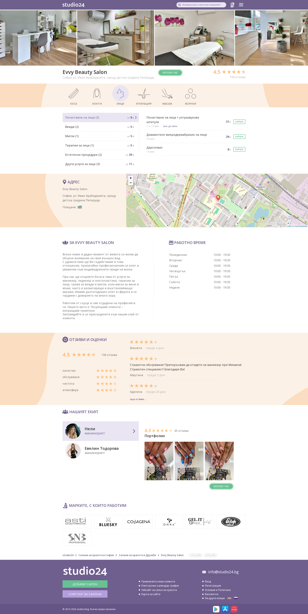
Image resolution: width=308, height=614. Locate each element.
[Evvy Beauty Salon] (229, 598)
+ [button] (131, 178)
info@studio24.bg (223, 571)
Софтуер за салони (85, 594)
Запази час (170, 72)
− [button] (131, 183)
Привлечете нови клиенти (158, 581)
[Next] (230, 461)
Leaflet (289, 226)
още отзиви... (138, 399)
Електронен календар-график (160, 585)
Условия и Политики (218, 590)
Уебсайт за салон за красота (159, 590)
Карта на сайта (150, 594)
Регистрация (213, 585)
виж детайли (170, 126)
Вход (208, 581)
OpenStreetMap (301, 226)
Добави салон (85, 584)
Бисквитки (211, 594)
